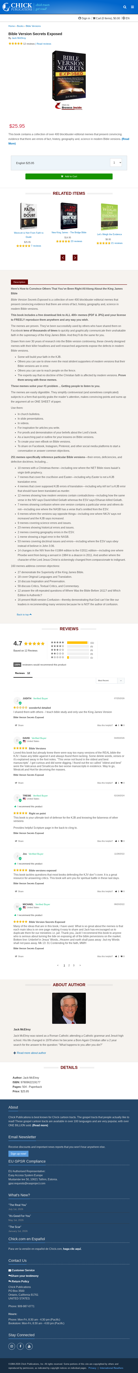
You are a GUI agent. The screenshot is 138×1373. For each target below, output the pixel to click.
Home (11, 26)
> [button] (80, 965)
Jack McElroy (19, 38)
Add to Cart (70, 176)
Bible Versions (33, 26)
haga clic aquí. (72, 1248)
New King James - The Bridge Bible (69, 232)
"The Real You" (17, 1205)
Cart (98, 18)
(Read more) (40, 1125)
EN (127, 18)
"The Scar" (14, 1226)
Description (19, 282)
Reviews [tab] (20, 673)
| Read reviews (43, 43)
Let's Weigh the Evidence (109, 234)
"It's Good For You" (19, 1216)
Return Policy (20, 1281)
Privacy (92, 1368)
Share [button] (21, 725)
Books (20, 26)
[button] (117, 725)
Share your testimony (25, 1275)
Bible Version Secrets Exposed (28, 717)
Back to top (23, 614)
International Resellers (111, 1368)
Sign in (86, 18)
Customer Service (23, 1270)
